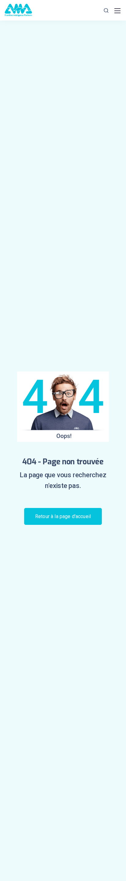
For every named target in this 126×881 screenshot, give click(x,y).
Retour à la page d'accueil (63, 516)
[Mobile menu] (117, 10)
